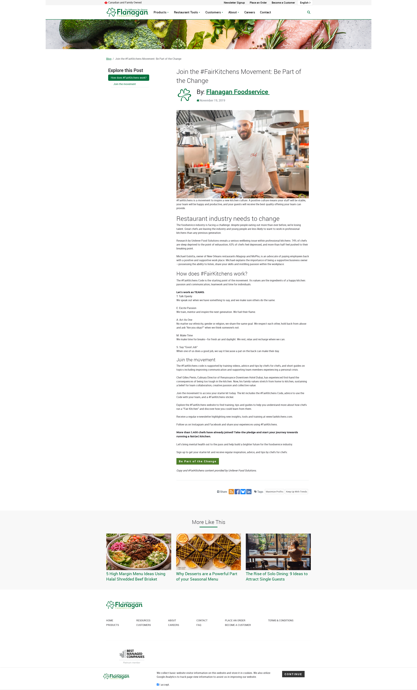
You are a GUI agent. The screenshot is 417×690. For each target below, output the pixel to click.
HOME (109, 620)
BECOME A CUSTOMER (238, 625)
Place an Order (258, 2)
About (232, 12)
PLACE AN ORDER (235, 620)
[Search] (308, 12)
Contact (265, 12)
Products (160, 12)
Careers (249, 12)
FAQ (198, 625)
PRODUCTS (112, 625)
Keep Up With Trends (296, 491)
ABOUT (172, 620)
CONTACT (202, 620)
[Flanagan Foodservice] (128, 12)
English (304, 2)
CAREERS (173, 625)
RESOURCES (143, 620)
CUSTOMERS (143, 625)
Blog (108, 59)
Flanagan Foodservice (238, 91)
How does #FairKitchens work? (129, 77)
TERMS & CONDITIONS (280, 620)
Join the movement (124, 84)
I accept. (164, 684)
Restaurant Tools (186, 12)
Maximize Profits (274, 491)
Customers (213, 12)
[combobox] (305, 2)
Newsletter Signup (234, 2)
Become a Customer (283, 2)
